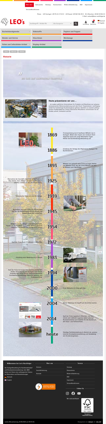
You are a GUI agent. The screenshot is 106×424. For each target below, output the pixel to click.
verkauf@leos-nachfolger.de (96, 16)
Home (6, 51)
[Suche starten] (76, 24)
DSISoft (90, 422)
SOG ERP (98, 422)
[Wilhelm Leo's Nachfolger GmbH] (13, 22)
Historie (22, 51)
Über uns (13, 51)
